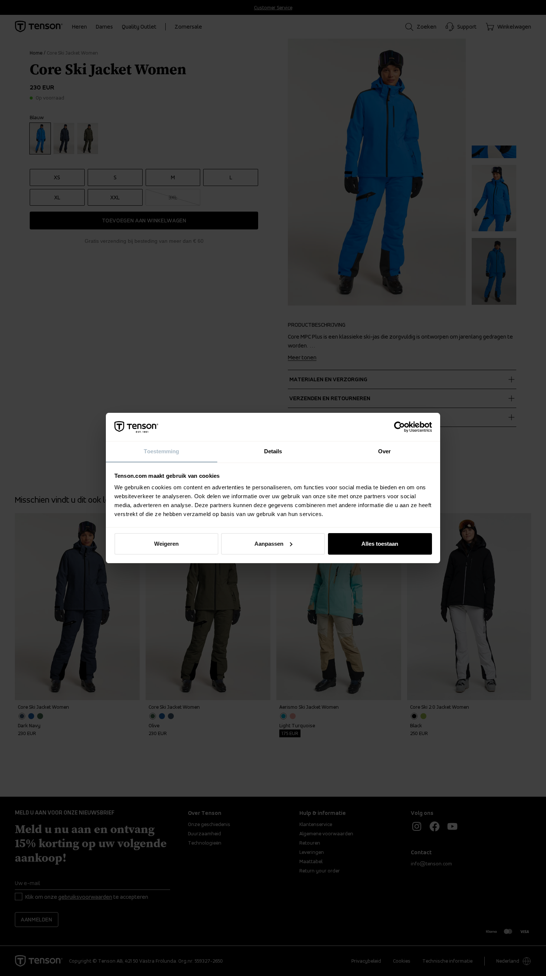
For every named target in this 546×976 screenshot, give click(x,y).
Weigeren (166, 544)
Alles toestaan (379, 544)
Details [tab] (273, 451)
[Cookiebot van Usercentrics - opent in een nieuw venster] (399, 426)
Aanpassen (268, 544)
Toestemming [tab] (161, 451)
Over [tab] (384, 451)
